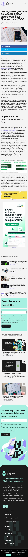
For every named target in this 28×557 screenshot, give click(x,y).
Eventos (6, 537)
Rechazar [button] (20, 555)
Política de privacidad (11, 518)
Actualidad (7, 526)
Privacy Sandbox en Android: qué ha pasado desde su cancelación (18, 262)
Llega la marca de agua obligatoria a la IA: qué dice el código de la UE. (18, 277)
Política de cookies (10, 521)
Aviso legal (7, 514)
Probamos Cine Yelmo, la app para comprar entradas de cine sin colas (17, 293)
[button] (25, 3)
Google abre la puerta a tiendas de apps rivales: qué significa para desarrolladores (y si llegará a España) (14, 375)
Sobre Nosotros (9, 511)
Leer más (14, 555)
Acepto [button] (8, 555)
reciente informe (6, 68)
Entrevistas (7, 530)
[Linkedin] (4, 506)
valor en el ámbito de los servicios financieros (13, 129)
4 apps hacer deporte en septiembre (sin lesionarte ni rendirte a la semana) (18, 270)
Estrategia (7, 540)
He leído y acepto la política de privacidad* (12, 315)
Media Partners (9, 544)
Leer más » (12, 264)
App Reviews (8, 533)
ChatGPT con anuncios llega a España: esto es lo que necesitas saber (17, 285)
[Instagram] (6, 506)
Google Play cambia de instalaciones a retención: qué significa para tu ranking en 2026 (13, 397)
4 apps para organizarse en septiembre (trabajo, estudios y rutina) (14, 353)
